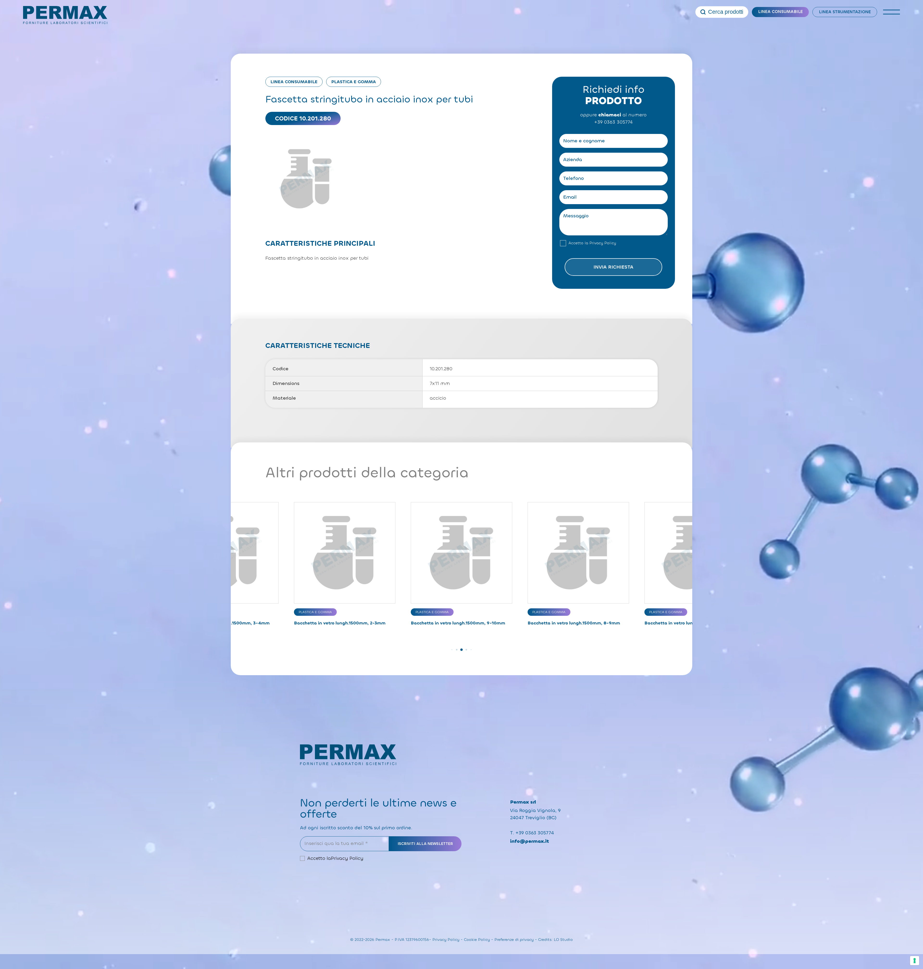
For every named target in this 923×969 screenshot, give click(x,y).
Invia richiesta (613, 267)
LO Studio (563, 939)
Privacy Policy (602, 243)
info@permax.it (529, 841)
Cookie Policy (477, 939)
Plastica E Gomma (353, 82)
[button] (451, 649)
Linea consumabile (780, 11)
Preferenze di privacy (514, 939)
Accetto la (592, 243)
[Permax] (65, 15)
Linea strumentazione (845, 12)
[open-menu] (891, 12)
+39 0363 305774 (613, 122)
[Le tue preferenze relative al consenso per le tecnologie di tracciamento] (914, 960)
